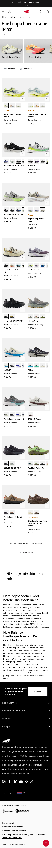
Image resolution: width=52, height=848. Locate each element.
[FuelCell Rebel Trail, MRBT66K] (36, 463)
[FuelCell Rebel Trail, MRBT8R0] (42, 463)
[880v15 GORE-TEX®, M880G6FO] (12, 463)
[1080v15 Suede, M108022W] (30, 414)
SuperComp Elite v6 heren (12, 115)
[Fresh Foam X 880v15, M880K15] (12, 210)
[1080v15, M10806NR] (36, 161)
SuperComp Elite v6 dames (37, 115)
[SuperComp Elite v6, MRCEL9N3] (18, 106)
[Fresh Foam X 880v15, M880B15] (6, 210)
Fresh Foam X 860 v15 (14, 166)
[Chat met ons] (46, 843)
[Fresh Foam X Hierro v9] (22, 258)
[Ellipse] (47, 358)
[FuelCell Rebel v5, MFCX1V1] (30, 265)
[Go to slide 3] (28, 5)
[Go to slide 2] (26, 5)
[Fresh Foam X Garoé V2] (22, 505)
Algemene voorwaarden (12, 827)
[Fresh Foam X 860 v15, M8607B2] (6, 161)
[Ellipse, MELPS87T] (42, 366)
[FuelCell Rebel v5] (47, 258)
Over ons (6, 718)
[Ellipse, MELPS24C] (30, 366)
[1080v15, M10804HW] (12, 366)
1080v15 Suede (35, 419)
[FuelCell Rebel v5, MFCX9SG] (42, 265)
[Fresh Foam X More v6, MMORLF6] (6, 414)
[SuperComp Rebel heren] (47, 203)
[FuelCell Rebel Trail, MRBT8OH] (30, 463)
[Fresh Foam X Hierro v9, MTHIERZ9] (6, 265)
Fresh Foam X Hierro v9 (13, 271)
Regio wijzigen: (8, 793)
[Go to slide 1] (24, 5)
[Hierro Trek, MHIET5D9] (36, 316)
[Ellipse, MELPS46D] (36, 366)
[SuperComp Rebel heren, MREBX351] (30, 210)
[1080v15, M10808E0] (6, 366)
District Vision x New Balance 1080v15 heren (37, 523)
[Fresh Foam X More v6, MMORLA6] (12, 414)
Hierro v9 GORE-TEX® (13, 321)
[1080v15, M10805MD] (42, 161)
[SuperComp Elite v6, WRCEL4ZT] (42, 106)
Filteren (11, 68)
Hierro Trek (33, 321)
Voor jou (6, 726)
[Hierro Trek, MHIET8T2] (42, 316)
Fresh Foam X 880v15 (13, 214)
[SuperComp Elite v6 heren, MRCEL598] (6, 106)
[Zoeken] (40, 11)
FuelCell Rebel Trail (37, 468)
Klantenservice (9, 702)
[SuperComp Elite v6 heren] (22, 99)
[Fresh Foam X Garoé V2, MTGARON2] (6, 512)
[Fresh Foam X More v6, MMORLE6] (18, 414)
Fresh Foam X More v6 (14, 419)
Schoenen (14, 17)
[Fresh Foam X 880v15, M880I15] (18, 210)
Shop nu (38, 2)
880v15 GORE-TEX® (12, 468)
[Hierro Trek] (47, 309)
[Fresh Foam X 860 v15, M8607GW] (18, 161)
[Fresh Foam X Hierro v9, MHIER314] (18, 265)
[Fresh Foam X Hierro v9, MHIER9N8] (12, 265)
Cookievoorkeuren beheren (14, 831)
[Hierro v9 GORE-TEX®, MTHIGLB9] (6, 316)
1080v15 (31, 166)
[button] (9, 11)
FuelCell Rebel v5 (36, 270)
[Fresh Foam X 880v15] (22, 203)
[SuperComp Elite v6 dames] (47, 99)
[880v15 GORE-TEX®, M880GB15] (6, 463)
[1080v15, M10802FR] (30, 161)
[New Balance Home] (26, 11)
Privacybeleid (8, 823)
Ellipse (31, 370)
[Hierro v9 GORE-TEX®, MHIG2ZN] (12, 316)
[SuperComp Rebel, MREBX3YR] (36, 210)
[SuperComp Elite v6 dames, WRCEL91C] (30, 106)
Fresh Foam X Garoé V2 (13, 518)
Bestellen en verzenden (13, 710)
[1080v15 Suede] (47, 407)
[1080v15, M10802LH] (18, 366)
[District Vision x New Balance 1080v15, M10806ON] (36, 512)
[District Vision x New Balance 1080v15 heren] (47, 505)
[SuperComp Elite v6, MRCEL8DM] (12, 106)
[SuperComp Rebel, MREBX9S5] (42, 210)
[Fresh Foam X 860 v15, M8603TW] (12, 161)
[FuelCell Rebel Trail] (47, 456)
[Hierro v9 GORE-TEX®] (22, 309)
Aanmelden (38, 691)
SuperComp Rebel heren (36, 219)
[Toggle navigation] (3, 11)
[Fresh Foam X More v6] (22, 407)
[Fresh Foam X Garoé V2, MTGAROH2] (12, 512)
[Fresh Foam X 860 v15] (22, 154)
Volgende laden (26, 552)
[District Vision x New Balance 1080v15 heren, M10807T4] (30, 512)
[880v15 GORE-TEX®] (22, 456)
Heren (5, 17)
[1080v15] (47, 154)
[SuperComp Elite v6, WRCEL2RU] (36, 106)
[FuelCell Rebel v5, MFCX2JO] (36, 265)
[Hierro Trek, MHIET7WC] (30, 316)
